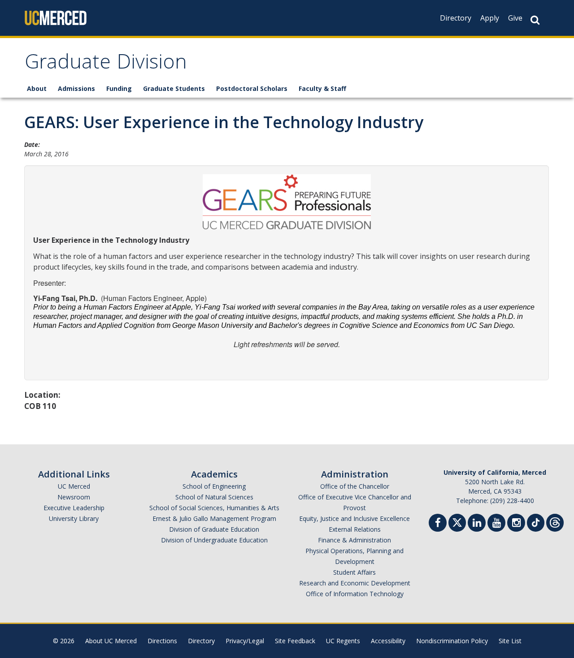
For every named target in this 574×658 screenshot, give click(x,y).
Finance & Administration (354, 540)
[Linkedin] (476, 524)
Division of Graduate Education (214, 529)
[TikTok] (536, 522)
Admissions (76, 88)
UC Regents (343, 640)
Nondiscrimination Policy (452, 640)
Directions (162, 640)
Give (515, 18)
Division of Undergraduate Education (214, 540)
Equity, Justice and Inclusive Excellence (354, 518)
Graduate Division (106, 64)
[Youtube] (496, 524)
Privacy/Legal (245, 640)
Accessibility (388, 640)
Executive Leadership (73, 507)
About (37, 88)
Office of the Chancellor (354, 486)
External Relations (355, 529)
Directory (455, 18)
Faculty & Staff (322, 88)
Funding (119, 88)
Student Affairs (354, 572)
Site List (510, 640)
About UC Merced (111, 640)
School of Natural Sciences (214, 497)
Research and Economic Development (354, 583)
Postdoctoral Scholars (251, 88)
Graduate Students (174, 88)
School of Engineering (214, 486)
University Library (74, 518)
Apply (489, 18)
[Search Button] (535, 20)
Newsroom (73, 497)
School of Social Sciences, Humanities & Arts (214, 507)
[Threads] (555, 522)
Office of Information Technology (355, 593)
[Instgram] (516, 524)
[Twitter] (457, 522)
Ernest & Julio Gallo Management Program (214, 518)
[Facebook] (437, 524)
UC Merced (74, 486)
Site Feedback (295, 640)
